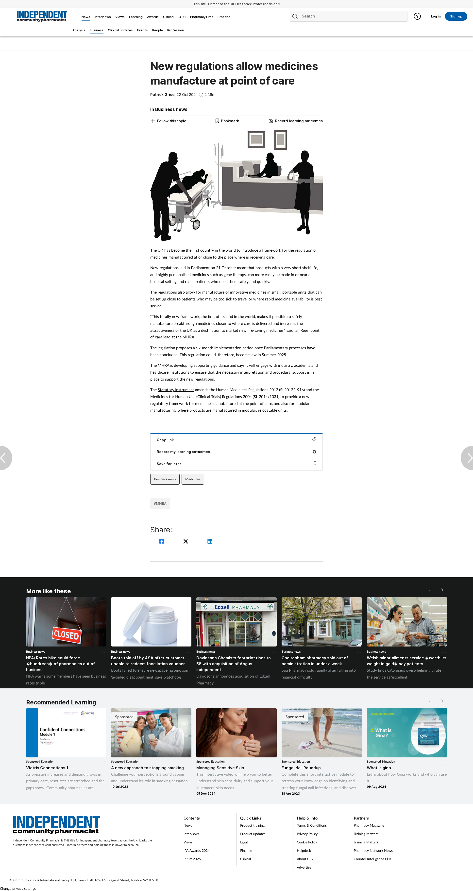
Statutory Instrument (176, 389)
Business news (165, 479)
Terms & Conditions (312, 825)
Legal (244, 842)
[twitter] (186, 542)
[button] (442, 590)
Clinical (245, 859)
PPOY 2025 (192, 859)
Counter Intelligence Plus (372, 859)
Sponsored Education (40, 761)
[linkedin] (210, 542)
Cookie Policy (307, 842)
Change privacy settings (18, 888)
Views (188, 842)
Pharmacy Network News (373, 850)
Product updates (252, 834)
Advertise (304, 867)
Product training (252, 825)
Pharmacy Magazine (369, 825)
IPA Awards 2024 (197, 850)
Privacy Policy (307, 834)
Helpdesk (304, 850)
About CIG (305, 859)
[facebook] (162, 542)
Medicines (193, 479)
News (188, 825)
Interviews (191, 834)
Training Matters (366, 834)
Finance (246, 850)
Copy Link (165, 440)
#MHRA (160, 503)
